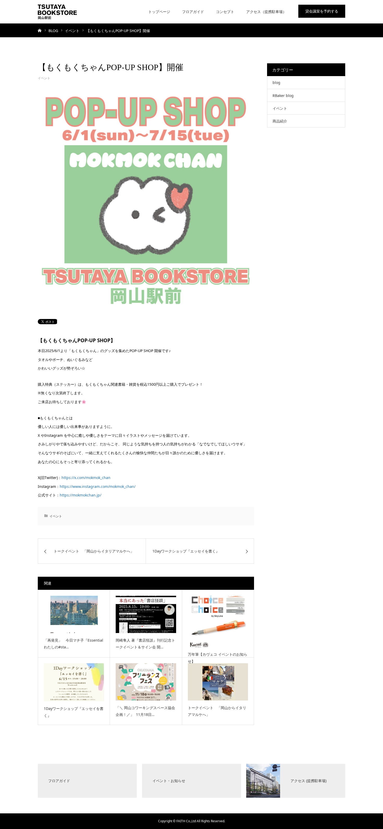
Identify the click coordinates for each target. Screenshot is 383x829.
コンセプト (225, 11)
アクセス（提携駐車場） (266, 11)
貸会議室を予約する (321, 11)
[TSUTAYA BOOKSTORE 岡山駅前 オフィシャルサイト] (57, 12)
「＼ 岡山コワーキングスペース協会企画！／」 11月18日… (145, 711)
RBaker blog (283, 95)
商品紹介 (280, 121)
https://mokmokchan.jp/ (80, 495)
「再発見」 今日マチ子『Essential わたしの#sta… (73, 644)
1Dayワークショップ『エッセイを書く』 (73, 712)
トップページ (159, 11)
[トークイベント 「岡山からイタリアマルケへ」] (218, 681)
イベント (44, 78)
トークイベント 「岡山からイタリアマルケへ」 (217, 711)
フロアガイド (193, 11)
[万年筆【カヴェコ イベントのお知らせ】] (218, 621)
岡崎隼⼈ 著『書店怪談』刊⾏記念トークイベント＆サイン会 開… (145, 644)
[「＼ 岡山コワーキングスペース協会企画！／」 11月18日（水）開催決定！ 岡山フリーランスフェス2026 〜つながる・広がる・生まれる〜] (146, 681)
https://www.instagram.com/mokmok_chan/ (97, 486)
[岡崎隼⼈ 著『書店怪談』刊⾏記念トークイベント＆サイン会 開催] (146, 614)
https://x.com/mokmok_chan (85, 477)
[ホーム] (39, 30)
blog (276, 82)
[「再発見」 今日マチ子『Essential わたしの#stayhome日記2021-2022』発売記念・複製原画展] (74, 614)
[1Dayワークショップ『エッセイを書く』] (74, 682)
